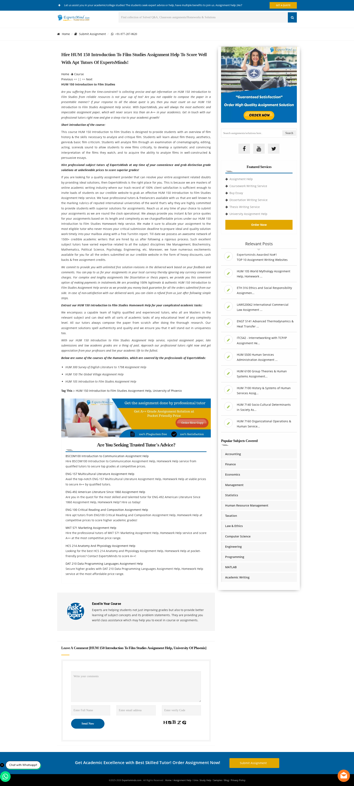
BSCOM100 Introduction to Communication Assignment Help (107, 456)
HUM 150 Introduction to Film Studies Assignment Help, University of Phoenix (129, 391)
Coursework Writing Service (248, 186)
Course (79, 74)
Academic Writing (237, 577)
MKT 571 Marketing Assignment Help (91, 528)
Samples (217, 780)
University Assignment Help (248, 214)
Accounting (233, 454)
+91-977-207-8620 (125, 34)
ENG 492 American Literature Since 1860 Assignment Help (105, 492)
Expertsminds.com (132, 780)
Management (234, 485)
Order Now (259, 225)
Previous (67, 79)
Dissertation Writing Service (248, 200)
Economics (232, 474)
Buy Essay (236, 193)
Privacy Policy (238, 780)
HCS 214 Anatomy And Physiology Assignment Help (100, 546)
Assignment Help (241, 179)
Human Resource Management (246, 505)
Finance (230, 464)
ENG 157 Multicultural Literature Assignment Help (100, 474)
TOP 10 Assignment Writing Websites (262, 260)
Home (66, 34)
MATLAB (231, 567)
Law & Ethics (234, 526)
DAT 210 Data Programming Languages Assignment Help (104, 564)
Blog (226, 780)
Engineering (233, 547)
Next (89, 79)
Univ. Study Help (202, 780)
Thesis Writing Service (244, 207)
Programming (234, 557)
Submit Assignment (92, 34)
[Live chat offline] (344, 776)
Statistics (231, 495)
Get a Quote (283, 5)
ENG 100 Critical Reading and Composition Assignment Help (107, 510)
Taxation (231, 516)
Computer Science (238, 536)
